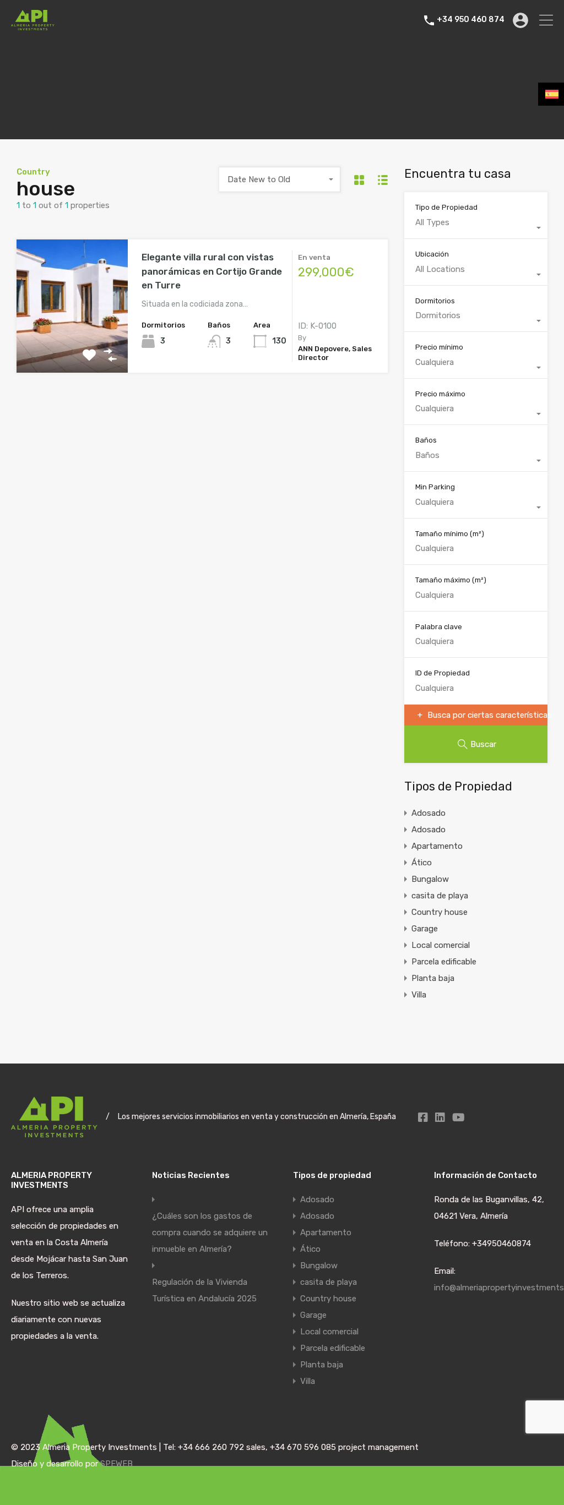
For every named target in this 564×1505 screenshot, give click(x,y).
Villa (418, 995)
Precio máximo (440, 394)
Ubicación (432, 254)
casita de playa (439, 896)
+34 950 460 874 (471, 19)
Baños (426, 440)
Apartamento (437, 846)
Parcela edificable (443, 962)
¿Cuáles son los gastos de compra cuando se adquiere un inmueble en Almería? (210, 1232)
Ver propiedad (72, 346)
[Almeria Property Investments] (33, 25)
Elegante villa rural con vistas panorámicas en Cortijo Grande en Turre (212, 271)
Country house (439, 912)
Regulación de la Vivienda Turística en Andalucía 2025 (204, 1290)
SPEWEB (116, 1464)
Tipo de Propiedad (446, 207)
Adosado (428, 813)
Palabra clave (438, 627)
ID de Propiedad (442, 673)
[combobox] (279, 179)
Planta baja (432, 978)
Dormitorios (435, 301)
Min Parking (435, 487)
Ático (421, 863)
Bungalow (430, 879)
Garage (424, 929)
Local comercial (440, 945)
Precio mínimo (439, 347)
